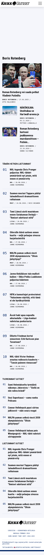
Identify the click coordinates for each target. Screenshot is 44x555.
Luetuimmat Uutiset (13, 443)
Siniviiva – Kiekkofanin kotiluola (21, 530)
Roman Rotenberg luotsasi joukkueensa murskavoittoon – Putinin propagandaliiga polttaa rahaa (29, 138)
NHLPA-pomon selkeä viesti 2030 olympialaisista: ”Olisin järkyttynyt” (24, 256)
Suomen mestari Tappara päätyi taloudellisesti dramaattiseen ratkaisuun (25, 196)
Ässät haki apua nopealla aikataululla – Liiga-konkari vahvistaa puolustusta (23, 318)
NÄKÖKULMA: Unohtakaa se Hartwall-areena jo (29, 111)
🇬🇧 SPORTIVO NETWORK (22, 547)
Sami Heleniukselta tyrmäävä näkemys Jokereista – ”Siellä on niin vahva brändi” (23, 387)
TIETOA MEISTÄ (7, 547)
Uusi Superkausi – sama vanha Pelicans (23, 399)
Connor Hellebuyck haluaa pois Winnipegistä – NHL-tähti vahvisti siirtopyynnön (24, 433)
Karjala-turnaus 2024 (21, 533)
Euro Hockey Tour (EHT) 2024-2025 (21, 536)
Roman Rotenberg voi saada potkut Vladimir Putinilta (20, 94)
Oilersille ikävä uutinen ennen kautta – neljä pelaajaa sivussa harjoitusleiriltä (25, 235)
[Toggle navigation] (40, 3)
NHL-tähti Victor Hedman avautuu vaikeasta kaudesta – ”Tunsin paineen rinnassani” (24, 359)
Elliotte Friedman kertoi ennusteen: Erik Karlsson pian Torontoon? (24, 338)
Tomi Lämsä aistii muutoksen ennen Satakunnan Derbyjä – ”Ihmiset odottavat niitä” (24, 214)
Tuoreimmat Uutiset (13, 379)
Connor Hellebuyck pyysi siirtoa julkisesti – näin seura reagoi (23, 409)
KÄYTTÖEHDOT (36, 547)
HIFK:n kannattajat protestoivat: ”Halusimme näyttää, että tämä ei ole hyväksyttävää (25, 297)
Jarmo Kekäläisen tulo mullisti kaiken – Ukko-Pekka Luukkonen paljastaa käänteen (26, 276)
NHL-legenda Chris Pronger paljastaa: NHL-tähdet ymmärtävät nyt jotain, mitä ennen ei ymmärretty (23, 174)
